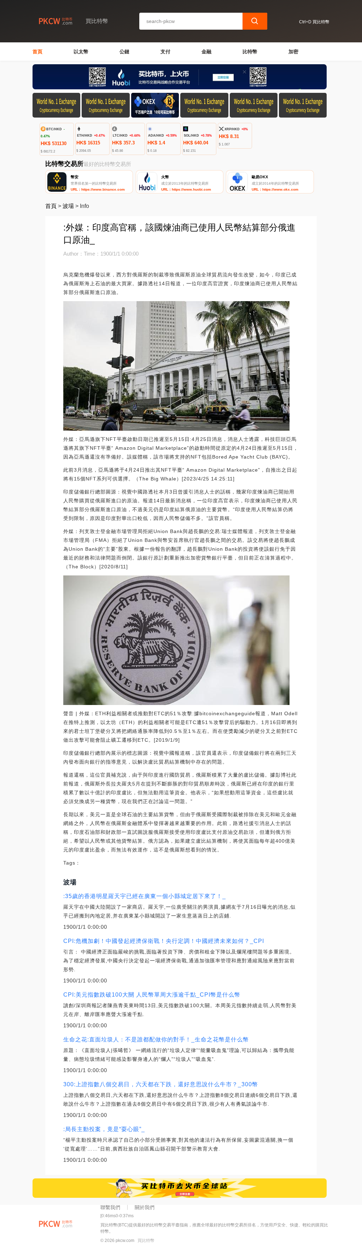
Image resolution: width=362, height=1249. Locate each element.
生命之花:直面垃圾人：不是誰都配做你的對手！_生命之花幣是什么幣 (156, 1039)
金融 (206, 51)
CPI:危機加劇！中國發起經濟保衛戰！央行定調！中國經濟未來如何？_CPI (163, 941)
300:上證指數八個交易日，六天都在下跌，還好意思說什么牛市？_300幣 (160, 1084)
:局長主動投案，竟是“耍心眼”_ (104, 1129)
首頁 (37, 51)
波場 (68, 206)
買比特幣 (146, 1240)
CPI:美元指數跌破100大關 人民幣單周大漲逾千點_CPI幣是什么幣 (151, 995)
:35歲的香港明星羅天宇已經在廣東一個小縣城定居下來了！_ (144, 896)
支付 (165, 51)
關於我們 (144, 1207)
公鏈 (124, 51)
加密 (293, 51)
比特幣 (250, 51)
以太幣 (81, 51)
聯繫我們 (110, 1207)
